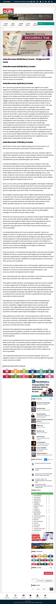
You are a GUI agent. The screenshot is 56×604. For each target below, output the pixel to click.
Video (30, 598)
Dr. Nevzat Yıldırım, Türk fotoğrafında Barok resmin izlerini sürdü (42, 480)
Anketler (45, 598)
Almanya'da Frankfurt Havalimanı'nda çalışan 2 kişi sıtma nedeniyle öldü (42, 486)
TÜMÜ (51, 399)
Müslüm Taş (40, 431)
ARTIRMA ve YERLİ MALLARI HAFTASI (44, 455)
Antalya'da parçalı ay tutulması (41, 464)
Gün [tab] (46, 459)
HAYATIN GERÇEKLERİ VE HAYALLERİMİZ (42, 450)
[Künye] (49, 1)
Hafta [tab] (49, 459)
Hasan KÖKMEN (41, 448)
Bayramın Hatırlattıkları (42, 432)
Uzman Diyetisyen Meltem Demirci (45, 420)
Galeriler (24, 598)
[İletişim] (37, 1)
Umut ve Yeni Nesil (41, 427)
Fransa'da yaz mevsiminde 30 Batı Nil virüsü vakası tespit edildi (42, 474)
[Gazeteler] (45, 1)
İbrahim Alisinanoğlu (43, 403)
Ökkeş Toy (40, 425)
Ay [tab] (52, 459)
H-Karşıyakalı (41, 442)
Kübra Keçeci (41, 436)
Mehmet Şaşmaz (42, 453)
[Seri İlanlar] (43, 1)
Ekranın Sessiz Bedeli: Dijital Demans (43, 439)
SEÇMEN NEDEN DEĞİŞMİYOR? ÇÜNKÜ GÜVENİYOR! (43, 416)
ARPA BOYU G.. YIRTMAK (42, 404)
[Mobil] (31, 1)
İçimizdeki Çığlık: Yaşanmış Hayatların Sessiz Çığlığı (43, 444)
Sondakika (15, 598)
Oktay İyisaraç (41, 414)
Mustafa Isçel (41, 408)
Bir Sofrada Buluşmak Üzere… (43, 423)
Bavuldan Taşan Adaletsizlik (43, 410)
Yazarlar (38, 598)
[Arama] (34, 1)
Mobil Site (7, 598)
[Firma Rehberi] (40, 1)
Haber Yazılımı (39, 602)
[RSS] (52, 1)
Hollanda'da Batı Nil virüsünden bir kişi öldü (42, 469)
